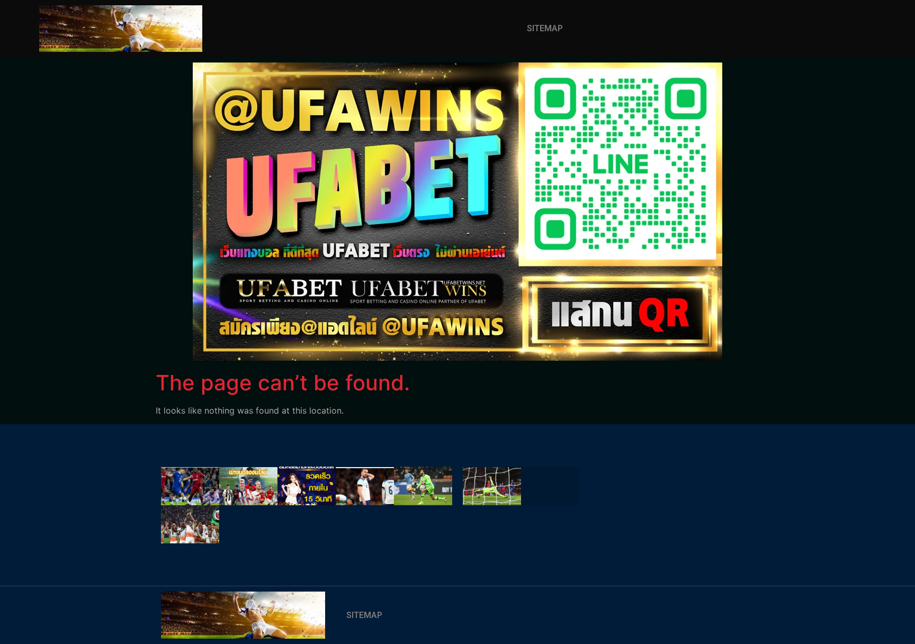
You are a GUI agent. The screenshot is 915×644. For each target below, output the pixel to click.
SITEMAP (545, 28)
